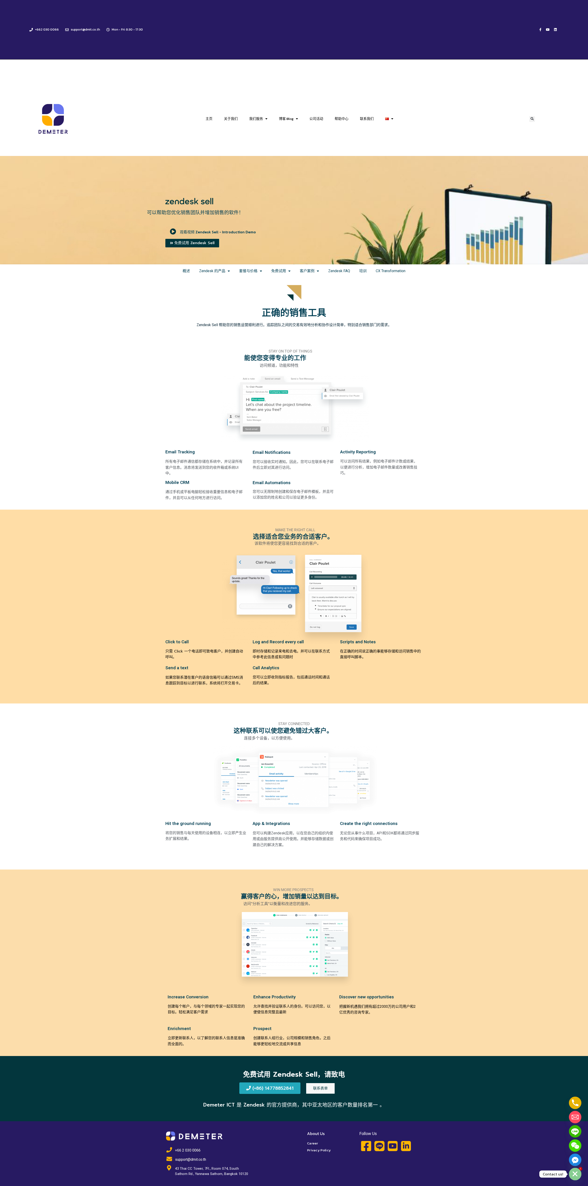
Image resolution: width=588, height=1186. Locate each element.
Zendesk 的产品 (212, 271)
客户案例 (307, 271)
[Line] (575, 1131)
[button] (532, 119)
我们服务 (256, 118)
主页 (209, 118)
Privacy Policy (319, 1150)
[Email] (575, 1117)
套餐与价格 (248, 271)
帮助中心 (341, 118)
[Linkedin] (555, 29)
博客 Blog (286, 118)
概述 (186, 271)
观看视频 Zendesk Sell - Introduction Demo (218, 232)
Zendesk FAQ (339, 271)
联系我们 (367, 118)
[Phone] (575, 1103)
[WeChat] (575, 1145)
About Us (316, 1133)
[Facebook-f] (540, 29)
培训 (363, 271)
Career (312, 1143)
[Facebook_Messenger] (575, 1160)
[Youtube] (548, 29)
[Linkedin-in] (406, 1146)
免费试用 (278, 271)
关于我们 (231, 118)
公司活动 (316, 118)
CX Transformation (390, 271)
